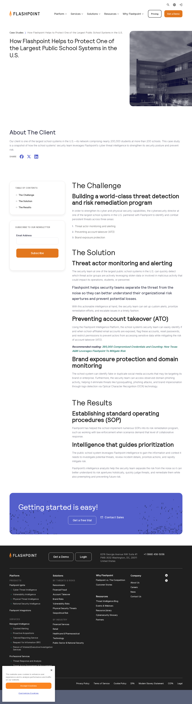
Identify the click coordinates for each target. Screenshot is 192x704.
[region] (28, 684)
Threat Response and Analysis (27, 661)
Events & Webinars (104, 606)
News (133, 592)
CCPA (170, 683)
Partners (100, 619)
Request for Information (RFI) (27, 642)
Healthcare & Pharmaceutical (66, 633)
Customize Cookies (29, 693)
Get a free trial (82, 520)
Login (83, 556)
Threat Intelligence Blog (107, 601)
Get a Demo (173, 14)
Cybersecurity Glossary (107, 615)
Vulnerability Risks (61, 603)
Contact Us (136, 596)
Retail (55, 629)
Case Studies (16, 32)
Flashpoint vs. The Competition (110, 580)
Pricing (154, 14)
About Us (135, 582)
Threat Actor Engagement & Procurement (32, 665)
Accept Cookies (28, 686)
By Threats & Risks (64, 580)
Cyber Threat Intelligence (25, 590)
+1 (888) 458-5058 (154, 554)
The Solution (25, 201)
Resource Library (104, 610)
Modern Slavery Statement (151, 683)
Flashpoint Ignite (17, 585)
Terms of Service (101, 683)
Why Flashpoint (132, 13)
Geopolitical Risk (60, 613)
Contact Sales (114, 517)
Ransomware (59, 585)
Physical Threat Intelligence (26, 599)
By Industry (60, 619)
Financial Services (61, 624)
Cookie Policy (120, 683)
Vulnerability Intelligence (24, 594)
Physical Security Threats (65, 608)
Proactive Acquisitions (23, 633)
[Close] (51, 670)
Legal (180, 683)
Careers (134, 587)
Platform (59, 13)
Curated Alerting (21, 628)
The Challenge (26, 195)
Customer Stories (104, 584)
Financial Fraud (60, 590)
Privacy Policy (82, 683)
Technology (58, 638)
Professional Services (20, 656)
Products (15, 580)
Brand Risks (58, 599)
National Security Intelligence (26, 603)
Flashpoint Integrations (20, 610)
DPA (133, 683)
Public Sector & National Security (68, 643)
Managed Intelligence (19, 624)
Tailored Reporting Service (25, 638)
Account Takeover (61, 594)
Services (76, 13)
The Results (25, 207)
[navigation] (111, 14)
